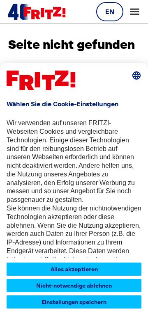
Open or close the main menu (135, 12)
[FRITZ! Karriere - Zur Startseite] (36, 12)
